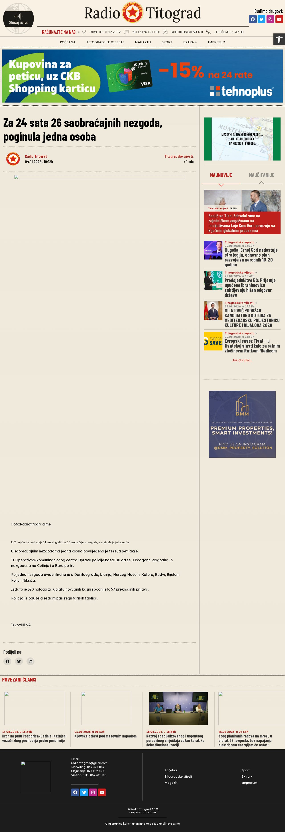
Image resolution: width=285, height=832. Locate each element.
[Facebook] (253, 19)
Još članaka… (242, 360)
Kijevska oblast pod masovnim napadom (105, 735)
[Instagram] (270, 19)
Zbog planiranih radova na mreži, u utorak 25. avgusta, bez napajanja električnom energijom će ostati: (245, 740)
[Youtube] (279, 19)
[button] (279, 39)
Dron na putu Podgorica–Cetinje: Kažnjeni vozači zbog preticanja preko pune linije (34, 738)
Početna (67, 42)
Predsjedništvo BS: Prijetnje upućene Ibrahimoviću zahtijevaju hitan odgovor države (250, 287)
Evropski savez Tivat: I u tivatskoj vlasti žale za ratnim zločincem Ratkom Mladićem (252, 345)
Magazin (143, 42)
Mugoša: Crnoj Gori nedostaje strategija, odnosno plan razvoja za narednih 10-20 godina (251, 257)
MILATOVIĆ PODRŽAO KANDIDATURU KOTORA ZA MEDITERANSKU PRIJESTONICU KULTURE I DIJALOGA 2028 (252, 317)
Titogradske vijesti (105, 42)
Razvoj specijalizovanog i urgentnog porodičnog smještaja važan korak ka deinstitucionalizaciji (175, 740)
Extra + (190, 42)
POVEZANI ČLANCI (19, 679)
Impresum (216, 42)
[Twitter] (261, 19)
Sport (167, 42)
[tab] (221, 175)
